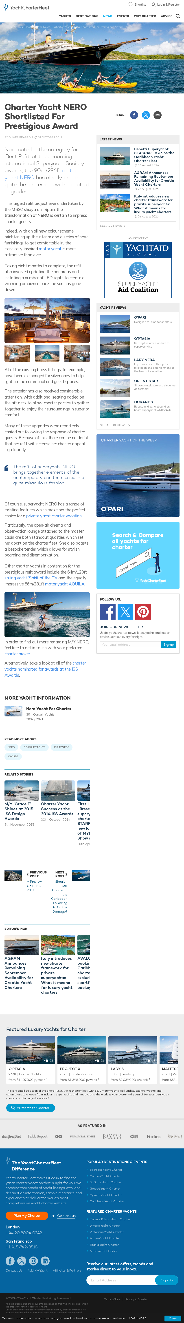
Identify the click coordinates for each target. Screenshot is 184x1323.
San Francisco (19, 1241)
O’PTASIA (142, 339)
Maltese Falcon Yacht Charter (110, 1219)
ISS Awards (61, 747)
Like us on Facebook (10, 1261)
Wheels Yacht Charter (105, 1226)
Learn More (137, 1318)
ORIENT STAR (146, 381)
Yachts (65, 16)
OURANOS (143, 402)
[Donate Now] (138, 270)
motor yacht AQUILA (64, 584)
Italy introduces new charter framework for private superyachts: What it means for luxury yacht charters (153, 204)
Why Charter (145, 16)
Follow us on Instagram (33, 1261)
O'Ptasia (17, 1068)
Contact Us (14, 1270)
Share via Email (157, 115)
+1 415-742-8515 (21, 1247)
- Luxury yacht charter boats (26, 8)
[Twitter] (125, 612)
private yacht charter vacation (54, 516)
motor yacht (50, 248)
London (13, 1227)
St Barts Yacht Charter (105, 1182)
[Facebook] (108, 612)
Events (123, 16)
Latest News (111, 139)
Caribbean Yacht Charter (107, 1201)
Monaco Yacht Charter (105, 1176)
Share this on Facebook (134, 115)
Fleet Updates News (37, 27)
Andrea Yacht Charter (105, 1238)
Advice (166, 16)
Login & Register (168, 4)
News (107, 16)
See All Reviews (113, 425)
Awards (13, 756)
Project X (70, 1068)
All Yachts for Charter (33, 1108)
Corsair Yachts (34, 747)
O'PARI (140, 317)
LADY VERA (144, 360)
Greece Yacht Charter (105, 1188)
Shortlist (140, 4)
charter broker (17, 653)
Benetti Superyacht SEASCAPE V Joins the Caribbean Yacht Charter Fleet (154, 155)
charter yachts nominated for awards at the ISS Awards (45, 669)
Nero (11, 747)
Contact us (66, 1215)
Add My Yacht (38, 1270)
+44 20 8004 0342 (24, 1232)
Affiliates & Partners (67, 1270)
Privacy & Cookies (136, 1299)
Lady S (117, 1068)
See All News (111, 226)
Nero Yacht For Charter (48, 708)
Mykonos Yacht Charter (106, 1195)
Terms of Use (112, 1299)
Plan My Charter (27, 1215)
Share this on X (146, 115)
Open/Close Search (178, 16)
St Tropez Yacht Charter (106, 1170)
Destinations (87, 16)
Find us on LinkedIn (45, 1261)
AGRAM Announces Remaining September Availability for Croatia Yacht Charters (154, 178)
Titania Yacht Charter (104, 1245)
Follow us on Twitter (21, 1261)
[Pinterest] (143, 612)
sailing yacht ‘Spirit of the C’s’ (30, 578)
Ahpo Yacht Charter (103, 1251)
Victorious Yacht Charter (107, 1232)
